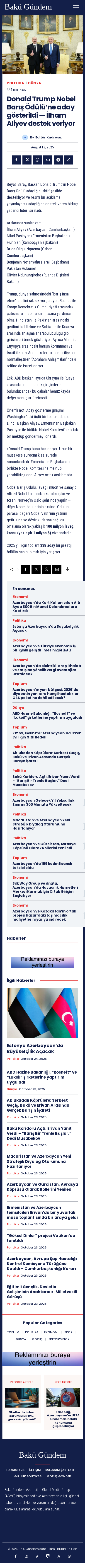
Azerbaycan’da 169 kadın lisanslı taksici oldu (42, 865)
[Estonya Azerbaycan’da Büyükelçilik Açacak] (42, 1013)
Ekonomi (20, 596)
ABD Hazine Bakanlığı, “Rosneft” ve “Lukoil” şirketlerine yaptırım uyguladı (47, 715)
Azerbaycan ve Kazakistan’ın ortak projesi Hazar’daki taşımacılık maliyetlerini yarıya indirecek (44, 915)
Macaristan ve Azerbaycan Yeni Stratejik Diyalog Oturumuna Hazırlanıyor (41, 824)
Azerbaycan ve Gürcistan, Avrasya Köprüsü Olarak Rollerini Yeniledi (44, 846)
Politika (15, 83)
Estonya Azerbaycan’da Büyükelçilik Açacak (45, 628)
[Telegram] (58, 160)
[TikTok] (37, 1556)
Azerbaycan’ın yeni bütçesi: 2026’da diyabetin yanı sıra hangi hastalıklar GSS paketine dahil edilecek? (45, 693)
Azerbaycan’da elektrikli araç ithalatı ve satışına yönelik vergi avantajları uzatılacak (46, 669)
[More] (67, 569)
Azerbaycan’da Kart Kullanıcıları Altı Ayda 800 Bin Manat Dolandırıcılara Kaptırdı (46, 606)
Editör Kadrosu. (48, 137)
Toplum (19, 683)
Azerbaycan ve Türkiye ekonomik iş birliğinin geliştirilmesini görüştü (44, 648)
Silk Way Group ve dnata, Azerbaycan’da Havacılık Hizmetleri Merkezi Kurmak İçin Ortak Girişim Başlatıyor (45, 889)
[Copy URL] (68, 160)
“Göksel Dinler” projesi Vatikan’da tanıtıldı (41, 1238)
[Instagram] (26, 1556)
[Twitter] (27, 160)
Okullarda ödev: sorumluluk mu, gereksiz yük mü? (22, 1416)
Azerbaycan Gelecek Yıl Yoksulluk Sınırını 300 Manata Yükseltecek (43, 802)
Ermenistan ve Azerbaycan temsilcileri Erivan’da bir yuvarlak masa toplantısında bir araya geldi (42, 1212)
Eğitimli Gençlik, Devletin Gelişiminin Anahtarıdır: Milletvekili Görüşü (42, 1291)
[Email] (47, 160)
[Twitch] (48, 1556)
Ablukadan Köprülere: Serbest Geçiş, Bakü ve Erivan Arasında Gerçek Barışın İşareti (46, 756)
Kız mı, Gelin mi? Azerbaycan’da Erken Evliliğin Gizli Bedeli (46, 735)
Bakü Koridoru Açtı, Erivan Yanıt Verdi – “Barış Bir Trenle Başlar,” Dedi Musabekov (46, 780)
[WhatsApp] (37, 160)
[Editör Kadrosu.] (26, 137)
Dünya (34, 83)
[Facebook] (16, 160)
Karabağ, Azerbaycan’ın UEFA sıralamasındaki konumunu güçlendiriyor (63, 1419)
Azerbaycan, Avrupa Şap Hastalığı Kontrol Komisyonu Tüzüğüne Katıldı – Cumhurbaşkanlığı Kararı (42, 1263)
